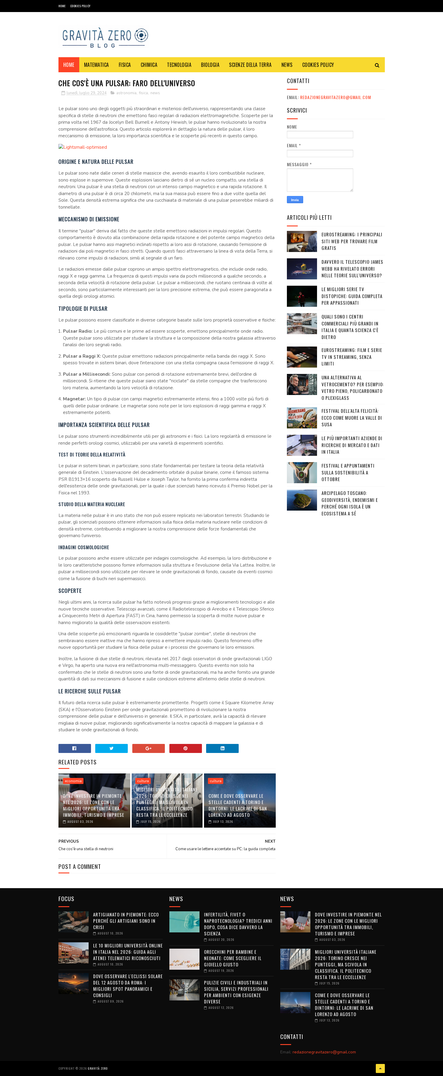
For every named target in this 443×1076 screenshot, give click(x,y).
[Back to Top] (380, 1068)
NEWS (287, 64)
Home (62, 6)
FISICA (125, 64)
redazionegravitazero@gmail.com (335, 97)
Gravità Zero (98, 1068)
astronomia (126, 93)
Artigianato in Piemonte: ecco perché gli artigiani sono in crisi (126, 920)
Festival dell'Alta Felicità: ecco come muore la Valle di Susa (352, 417)
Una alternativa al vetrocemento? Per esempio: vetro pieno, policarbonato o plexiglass (353, 387)
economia (73, 781)
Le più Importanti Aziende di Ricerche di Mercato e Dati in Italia (352, 445)
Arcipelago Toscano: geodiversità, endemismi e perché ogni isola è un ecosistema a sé (350, 503)
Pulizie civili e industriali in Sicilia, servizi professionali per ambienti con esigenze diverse (236, 992)
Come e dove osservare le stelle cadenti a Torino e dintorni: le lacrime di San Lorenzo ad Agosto (238, 805)
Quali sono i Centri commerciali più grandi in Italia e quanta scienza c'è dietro (350, 326)
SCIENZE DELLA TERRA (250, 64)
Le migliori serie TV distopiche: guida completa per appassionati (352, 296)
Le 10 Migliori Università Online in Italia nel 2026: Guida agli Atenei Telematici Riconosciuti (128, 951)
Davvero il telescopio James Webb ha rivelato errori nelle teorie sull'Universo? (352, 268)
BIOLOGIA (210, 64)
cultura (143, 781)
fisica (143, 93)
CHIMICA (149, 64)
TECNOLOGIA (179, 64)
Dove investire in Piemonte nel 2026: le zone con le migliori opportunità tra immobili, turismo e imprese (93, 805)
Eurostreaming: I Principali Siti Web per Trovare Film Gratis (352, 241)
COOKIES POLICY (80, 6)
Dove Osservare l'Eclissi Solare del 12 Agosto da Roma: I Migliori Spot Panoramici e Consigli (128, 985)
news (155, 93)
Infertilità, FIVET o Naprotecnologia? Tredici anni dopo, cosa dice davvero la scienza (238, 924)
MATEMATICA (96, 64)
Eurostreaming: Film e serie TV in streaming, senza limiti (352, 357)
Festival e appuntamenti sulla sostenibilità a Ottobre (348, 472)
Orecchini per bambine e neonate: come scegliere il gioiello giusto (233, 958)
